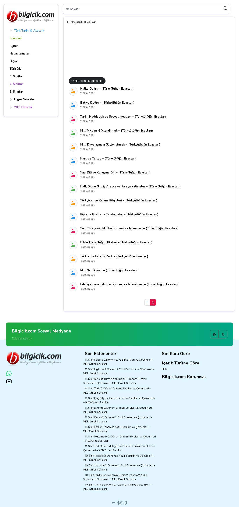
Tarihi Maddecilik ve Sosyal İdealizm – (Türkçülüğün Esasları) (123, 117)
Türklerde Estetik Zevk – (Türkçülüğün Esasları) (114, 256)
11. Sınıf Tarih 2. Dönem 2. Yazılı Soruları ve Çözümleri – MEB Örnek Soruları (117, 390)
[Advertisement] (150, 51)
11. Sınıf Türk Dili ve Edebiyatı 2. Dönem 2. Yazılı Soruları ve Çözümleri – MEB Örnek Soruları (119, 448)
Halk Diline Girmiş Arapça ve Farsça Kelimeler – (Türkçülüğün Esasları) (130, 186)
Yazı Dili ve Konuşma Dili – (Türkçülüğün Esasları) (115, 173)
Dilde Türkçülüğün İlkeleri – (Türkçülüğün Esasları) (116, 242)
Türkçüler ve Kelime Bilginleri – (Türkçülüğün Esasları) (118, 200)
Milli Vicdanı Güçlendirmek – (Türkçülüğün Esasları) (116, 131)
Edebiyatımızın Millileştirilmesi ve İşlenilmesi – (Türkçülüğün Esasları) (129, 284)
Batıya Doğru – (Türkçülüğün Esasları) (107, 103)
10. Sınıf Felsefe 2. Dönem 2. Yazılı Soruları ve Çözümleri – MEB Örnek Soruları (118, 458)
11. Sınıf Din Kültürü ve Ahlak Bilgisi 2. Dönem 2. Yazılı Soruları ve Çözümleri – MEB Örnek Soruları (115, 381)
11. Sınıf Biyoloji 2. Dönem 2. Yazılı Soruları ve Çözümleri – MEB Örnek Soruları (118, 410)
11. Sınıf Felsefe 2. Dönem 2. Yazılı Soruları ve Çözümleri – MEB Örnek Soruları (118, 362)
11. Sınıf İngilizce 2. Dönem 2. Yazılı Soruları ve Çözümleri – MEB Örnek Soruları (119, 371)
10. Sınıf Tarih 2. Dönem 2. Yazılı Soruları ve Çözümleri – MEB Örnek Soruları (117, 487)
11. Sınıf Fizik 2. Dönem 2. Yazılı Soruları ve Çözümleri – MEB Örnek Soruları (116, 429)
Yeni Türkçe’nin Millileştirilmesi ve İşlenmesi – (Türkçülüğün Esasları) (129, 228)
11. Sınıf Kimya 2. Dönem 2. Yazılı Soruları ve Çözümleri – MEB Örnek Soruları (117, 419)
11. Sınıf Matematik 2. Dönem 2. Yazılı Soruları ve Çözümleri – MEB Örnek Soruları (119, 439)
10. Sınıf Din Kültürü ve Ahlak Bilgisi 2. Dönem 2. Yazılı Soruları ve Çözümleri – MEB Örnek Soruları (115, 477)
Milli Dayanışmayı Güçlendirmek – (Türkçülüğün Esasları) (120, 145)
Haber (166, 369)
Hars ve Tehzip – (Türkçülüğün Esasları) (108, 159)
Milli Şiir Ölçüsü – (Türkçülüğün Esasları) (109, 270)
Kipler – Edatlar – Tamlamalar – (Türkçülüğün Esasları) (119, 214)
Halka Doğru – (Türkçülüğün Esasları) (106, 89)
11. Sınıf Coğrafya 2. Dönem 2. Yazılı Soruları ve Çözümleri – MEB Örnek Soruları (119, 400)
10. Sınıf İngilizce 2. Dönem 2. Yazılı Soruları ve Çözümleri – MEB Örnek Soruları (119, 467)
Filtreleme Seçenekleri (88, 80)
